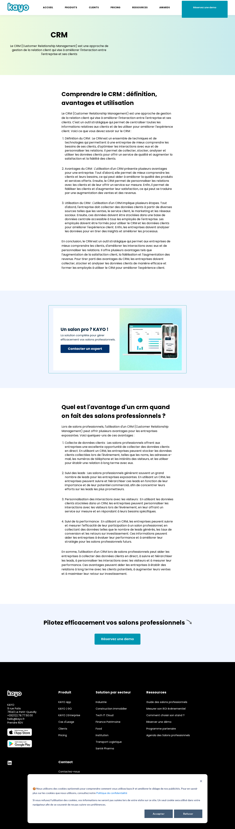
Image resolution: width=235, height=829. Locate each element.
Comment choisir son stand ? (165, 715)
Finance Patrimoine (108, 722)
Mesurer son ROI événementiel (166, 708)
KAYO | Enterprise (69, 715)
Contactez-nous (69, 771)
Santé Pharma (105, 748)
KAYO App (64, 702)
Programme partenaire (161, 728)
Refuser (188, 813)
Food (99, 728)
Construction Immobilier (111, 708)
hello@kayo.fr (16, 719)
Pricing (62, 735)
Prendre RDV (15, 722)
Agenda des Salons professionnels (168, 735)
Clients (62, 728)
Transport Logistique (109, 742)
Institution (102, 735)
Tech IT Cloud (104, 715)
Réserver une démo (158, 722)
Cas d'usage (66, 722)
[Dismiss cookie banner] (201, 781)
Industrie (101, 702)
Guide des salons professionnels (166, 702)
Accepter (158, 813)
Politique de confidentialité (111, 793)
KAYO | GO (65, 708)
